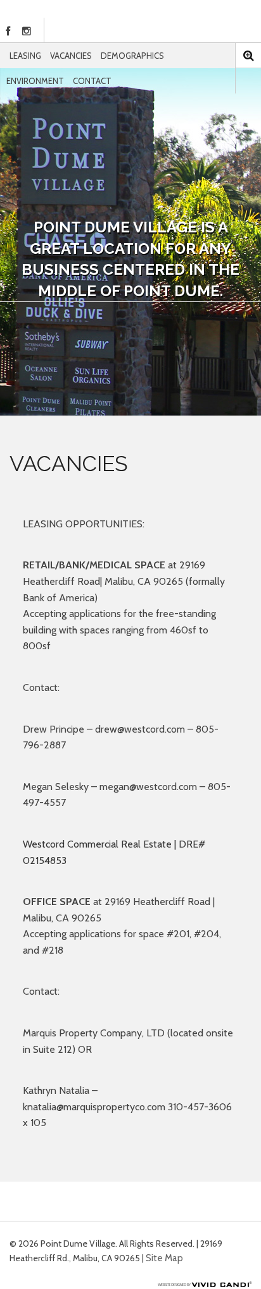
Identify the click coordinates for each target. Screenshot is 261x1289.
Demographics (132, 56)
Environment (35, 81)
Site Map (164, 1258)
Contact (92, 81)
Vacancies (71, 56)
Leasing (25, 56)
